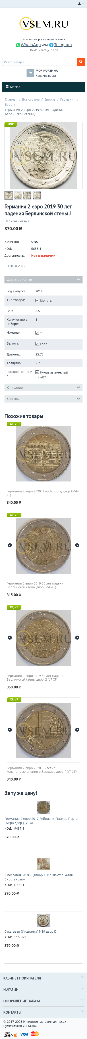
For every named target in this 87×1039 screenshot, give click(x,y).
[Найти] (81, 62)
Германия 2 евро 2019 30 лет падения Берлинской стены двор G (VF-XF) (36, 678)
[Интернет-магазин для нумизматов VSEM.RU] (43, 23)
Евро (8, 104)
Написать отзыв (16, 221)
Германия (67, 99)
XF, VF (14, 424)
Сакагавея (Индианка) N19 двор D (30, 931)
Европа (50, 99)
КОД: (8, 248)
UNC (11, 124)
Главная (11, 99)
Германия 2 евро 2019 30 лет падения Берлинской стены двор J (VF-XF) (36, 585)
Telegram (63, 44)
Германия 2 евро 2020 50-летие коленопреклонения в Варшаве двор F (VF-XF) (42, 770)
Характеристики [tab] (19, 279)
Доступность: (14, 255)
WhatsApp (31, 44)
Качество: (12, 242)
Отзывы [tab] (13, 399)
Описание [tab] (15, 387)
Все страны (31, 99)
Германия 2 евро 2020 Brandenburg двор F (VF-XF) (43, 493)
